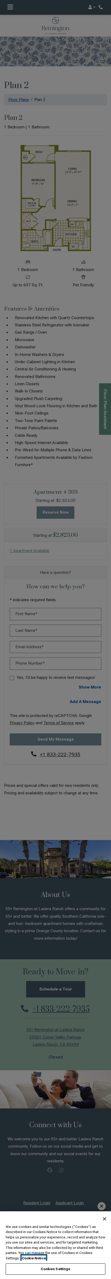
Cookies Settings (55, 1269)
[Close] (104, 1219)
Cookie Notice (34, 1258)
